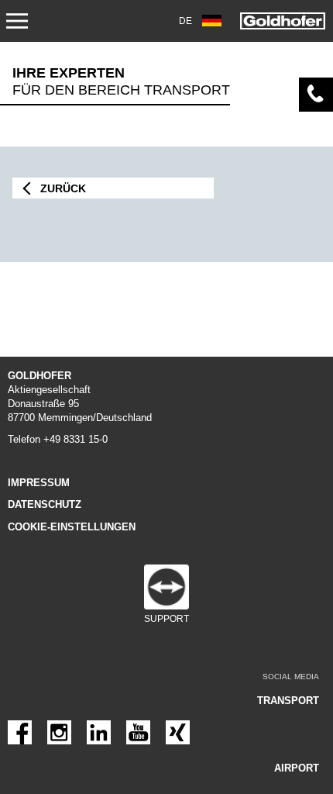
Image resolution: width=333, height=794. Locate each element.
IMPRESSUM (39, 482)
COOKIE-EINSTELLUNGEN (72, 527)
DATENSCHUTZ (44, 504)
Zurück (63, 188)
